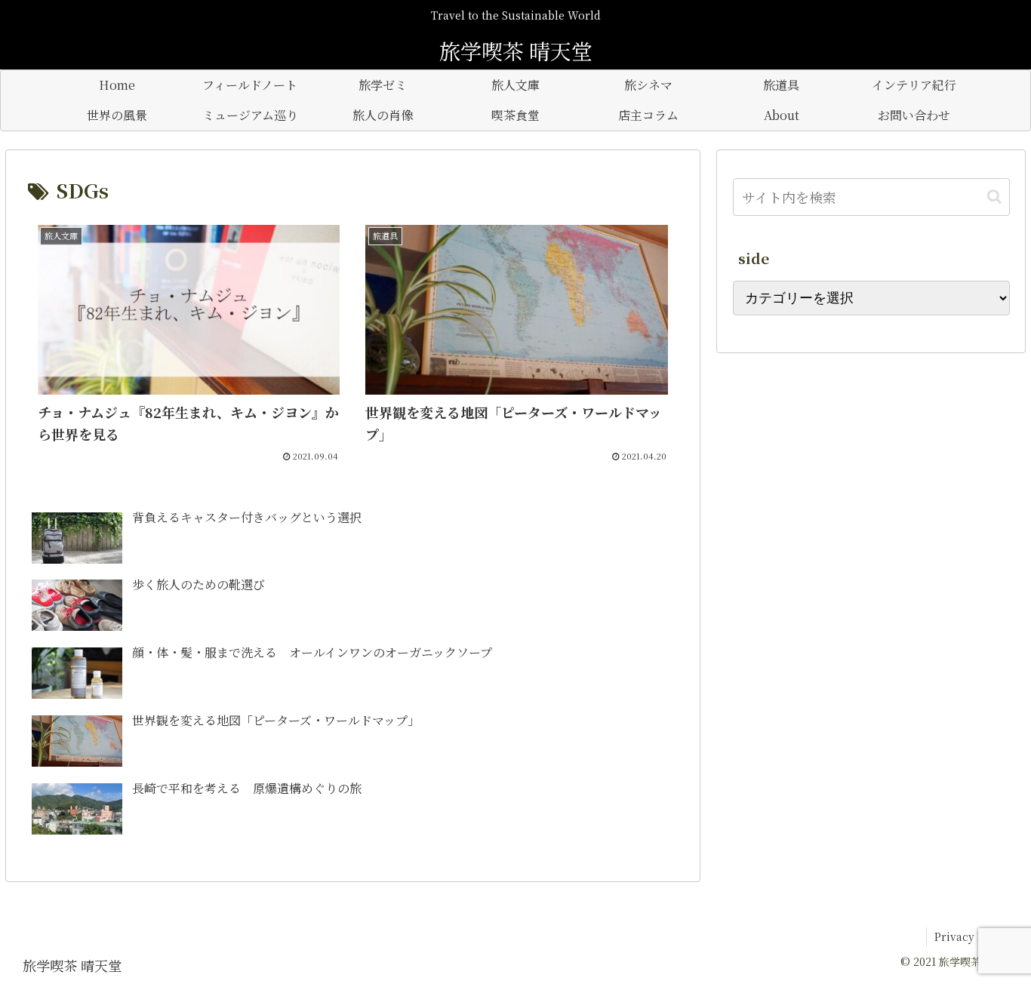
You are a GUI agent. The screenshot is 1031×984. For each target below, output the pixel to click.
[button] (994, 196)
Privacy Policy (972, 936)
